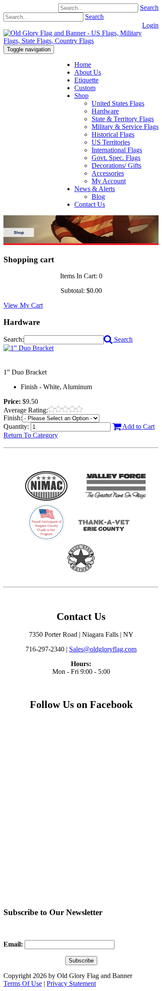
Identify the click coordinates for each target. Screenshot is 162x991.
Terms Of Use (22, 983)
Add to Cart (138, 426)
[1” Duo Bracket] (28, 348)
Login (150, 25)
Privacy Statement (71, 983)
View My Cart (23, 305)
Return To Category (30, 435)
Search (149, 7)
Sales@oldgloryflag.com (103, 649)
